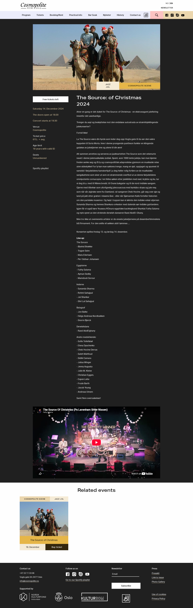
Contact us (135, 15)
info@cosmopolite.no (29, 581)
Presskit (156, 573)
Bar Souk (92, 15)
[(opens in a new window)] (166, 15)
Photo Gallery (158, 581)
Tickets (40, 15)
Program (26, 15)
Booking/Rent (56, 15)
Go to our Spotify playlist (78, 580)
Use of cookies (159, 594)
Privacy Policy (158, 598)
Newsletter (167, 7)
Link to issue (158, 577)
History (120, 15)
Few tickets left (51, 99)
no (167, 3)
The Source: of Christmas (44, 540)
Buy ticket (57, 547)
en (171, 3)
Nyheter (107, 15)
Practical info (75, 15)
